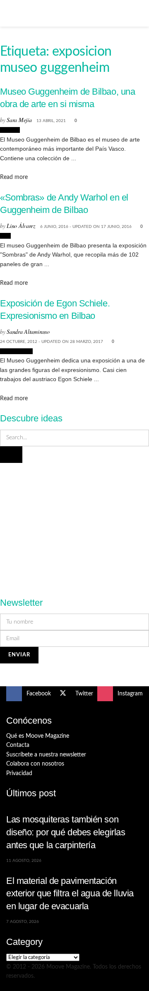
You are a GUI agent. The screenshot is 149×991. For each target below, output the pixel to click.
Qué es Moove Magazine (37, 736)
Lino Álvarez (21, 226)
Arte (5, 236)
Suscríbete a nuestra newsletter (46, 755)
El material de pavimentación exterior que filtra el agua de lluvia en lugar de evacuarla (70, 893)
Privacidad (19, 773)
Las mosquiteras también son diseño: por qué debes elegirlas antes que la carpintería (65, 832)
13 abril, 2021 (51, 121)
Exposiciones (16, 351)
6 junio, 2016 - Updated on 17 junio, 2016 (86, 227)
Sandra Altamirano (28, 331)
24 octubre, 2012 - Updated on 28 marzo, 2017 (51, 342)
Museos (10, 130)
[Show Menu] (9, 13)
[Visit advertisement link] (74, 525)
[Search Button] (139, 13)
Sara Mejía (19, 120)
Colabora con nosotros (35, 764)
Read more (14, 177)
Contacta (17, 745)
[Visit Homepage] (74, 13)
